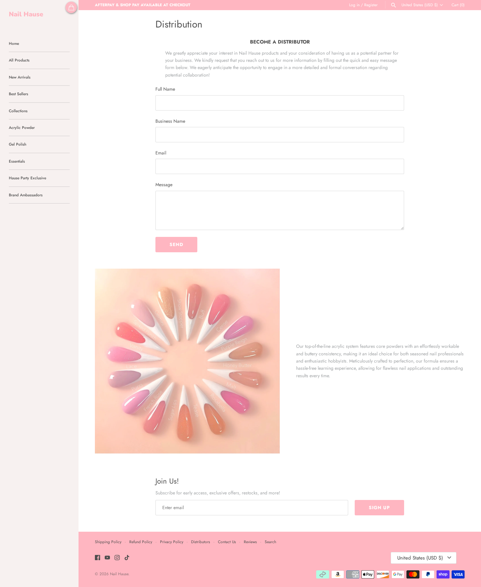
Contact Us (227, 541)
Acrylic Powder (22, 127)
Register (371, 5)
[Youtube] (107, 558)
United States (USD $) (419, 5)
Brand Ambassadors (26, 195)
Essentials (17, 161)
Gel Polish (17, 144)
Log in (354, 5)
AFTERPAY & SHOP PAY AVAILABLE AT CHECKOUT (142, 5)
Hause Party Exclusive (27, 178)
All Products (19, 60)
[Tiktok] (127, 558)
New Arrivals (19, 77)
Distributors (200, 541)
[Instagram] (117, 558)
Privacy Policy (171, 541)
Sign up (379, 507)
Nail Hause (119, 574)
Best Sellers (18, 94)
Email (160, 153)
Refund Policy (140, 541)
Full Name (165, 89)
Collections (18, 111)
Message (163, 184)
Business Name (170, 121)
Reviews (250, 541)
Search (270, 541)
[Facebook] (97, 558)
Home (14, 43)
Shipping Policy (108, 541)
